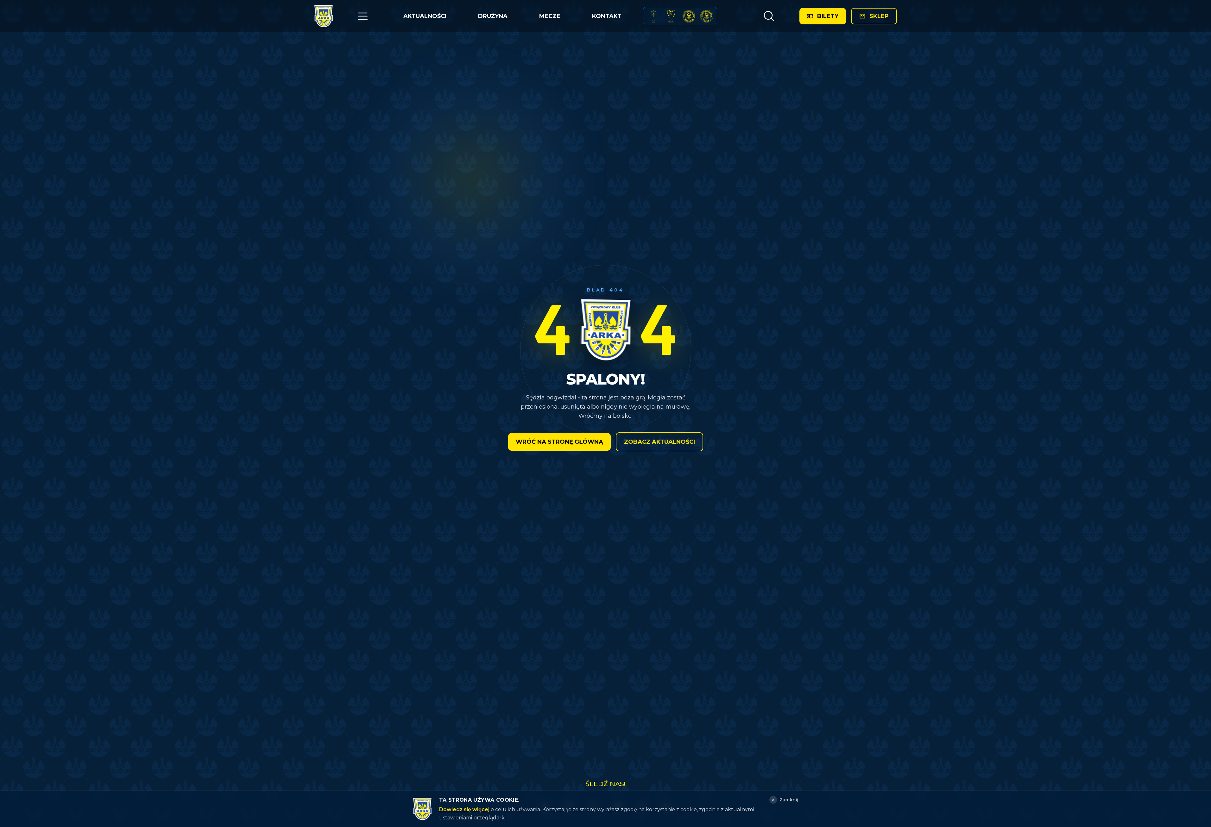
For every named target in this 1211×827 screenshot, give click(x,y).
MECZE (549, 16)
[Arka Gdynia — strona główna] (323, 16)
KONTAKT (606, 16)
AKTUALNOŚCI (424, 16)
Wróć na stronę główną (559, 441)
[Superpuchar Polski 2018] (706, 16)
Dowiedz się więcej (464, 809)
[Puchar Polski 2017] (671, 16)
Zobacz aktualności (659, 441)
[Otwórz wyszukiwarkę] (769, 16)
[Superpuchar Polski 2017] (689, 16)
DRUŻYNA (493, 16)
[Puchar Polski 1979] (653, 16)
